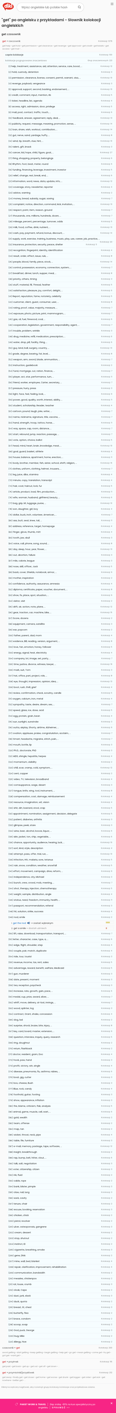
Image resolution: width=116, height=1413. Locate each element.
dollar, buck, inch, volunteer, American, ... (34, 514)
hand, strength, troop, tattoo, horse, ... (34, 422)
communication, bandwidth (29, 1272)
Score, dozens (20, 618)
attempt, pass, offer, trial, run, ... (31, 853)
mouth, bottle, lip (22, 744)
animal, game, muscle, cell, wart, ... (32, 1111)
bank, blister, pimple (25, 1186)
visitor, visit (19, 600)
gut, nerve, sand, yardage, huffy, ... (31, 135)
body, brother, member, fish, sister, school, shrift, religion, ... (45, 462)
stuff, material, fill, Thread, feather (31, 284)
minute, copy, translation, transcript (32, 480)
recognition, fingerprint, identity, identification (38, 250)
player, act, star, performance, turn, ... (33, 376)
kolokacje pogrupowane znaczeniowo (26, 60)
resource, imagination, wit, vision (31, 802)
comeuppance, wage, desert (30, 784)
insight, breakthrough (25, 1152)
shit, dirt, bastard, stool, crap (29, 807)
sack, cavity (20, 1198)
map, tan (19, 1129)
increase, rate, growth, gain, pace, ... (33, 991)
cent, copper (21, 773)
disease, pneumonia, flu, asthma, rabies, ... (37, 1071)
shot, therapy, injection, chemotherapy (35, 888)
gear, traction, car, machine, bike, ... (32, 612)
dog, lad (18, 1019)
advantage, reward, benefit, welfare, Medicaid (39, 968)
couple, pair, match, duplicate (30, 950)
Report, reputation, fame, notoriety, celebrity (37, 296)
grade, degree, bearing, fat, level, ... (31, 353)
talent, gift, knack (22, 146)
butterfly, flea (21, 1313)
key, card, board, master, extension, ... (34, 1031)
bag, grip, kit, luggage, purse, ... (29, 503)
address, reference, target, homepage (34, 526)
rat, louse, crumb (22, 1284)
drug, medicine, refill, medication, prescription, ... (39, 336)
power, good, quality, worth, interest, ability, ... (37, 399)
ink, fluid (18, 1175)
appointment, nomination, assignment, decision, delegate (45, 813)
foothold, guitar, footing (27, 1094)
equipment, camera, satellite (29, 623)
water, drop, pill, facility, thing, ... (30, 342)
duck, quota (20, 1301)
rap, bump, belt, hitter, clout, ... (30, 1157)
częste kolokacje (14, 54)
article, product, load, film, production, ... (35, 491)
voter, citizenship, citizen (26, 1169)
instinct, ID (20, 1244)
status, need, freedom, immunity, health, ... (37, 899)
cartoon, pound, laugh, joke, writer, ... (32, 411)
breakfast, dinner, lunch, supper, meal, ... (34, 273)
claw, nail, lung (21, 1192)
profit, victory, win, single (27, 1065)
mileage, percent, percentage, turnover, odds (38, 221)
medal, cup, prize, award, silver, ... (31, 996)
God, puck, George (24, 1330)
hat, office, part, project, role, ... (30, 675)
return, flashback (23, 1048)
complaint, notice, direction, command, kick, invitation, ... (44, 204)
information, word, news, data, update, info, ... (37, 181)
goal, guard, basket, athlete (28, 451)
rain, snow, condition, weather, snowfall (35, 865)
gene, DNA (20, 1255)
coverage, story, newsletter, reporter (33, 187)
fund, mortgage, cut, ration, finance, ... (34, 371)
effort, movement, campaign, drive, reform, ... (38, 871)
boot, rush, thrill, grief (25, 687)
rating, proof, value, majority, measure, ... (35, 307)
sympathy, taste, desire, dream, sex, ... (34, 704)
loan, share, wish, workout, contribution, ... (35, 129)
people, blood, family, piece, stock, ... (33, 261)
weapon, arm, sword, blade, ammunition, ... (36, 359)
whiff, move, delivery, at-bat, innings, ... (35, 1002)
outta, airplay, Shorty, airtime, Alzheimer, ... (36, 727)
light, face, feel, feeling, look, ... (29, 394)
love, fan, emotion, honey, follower (32, 646)
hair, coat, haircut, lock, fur (27, 485)
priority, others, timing (25, 279)
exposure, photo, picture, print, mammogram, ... (39, 313)
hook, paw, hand (23, 1060)
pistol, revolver (22, 1221)
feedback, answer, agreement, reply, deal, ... (36, 118)
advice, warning (21, 192)
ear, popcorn (20, 629)
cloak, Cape (20, 1290)
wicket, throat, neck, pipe (27, 1134)
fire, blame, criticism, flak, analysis (32, 1106)
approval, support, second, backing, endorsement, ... (40, 89)
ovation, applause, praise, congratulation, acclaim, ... (42, 733)
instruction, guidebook (25, 365)
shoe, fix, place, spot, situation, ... (31, 595)
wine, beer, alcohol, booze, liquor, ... (33, 830)
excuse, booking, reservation (29, 1209)
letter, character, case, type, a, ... (30, 939)
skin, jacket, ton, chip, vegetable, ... (32, 836)
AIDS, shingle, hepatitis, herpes (29, 756)
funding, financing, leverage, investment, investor (39, 169)
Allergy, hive (20, 1341)
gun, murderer (21, 973)
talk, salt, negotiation (25, 1163)
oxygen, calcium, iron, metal (28, 698)
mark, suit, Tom (22, 669)
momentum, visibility (25, 761)
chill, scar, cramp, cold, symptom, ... (33, 767)
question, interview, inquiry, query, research (37, 1037)
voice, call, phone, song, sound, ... (31, 543)
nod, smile (19, 917)
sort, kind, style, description (28, 848)
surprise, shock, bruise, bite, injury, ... (33, 1025)
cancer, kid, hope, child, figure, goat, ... (33, 152)
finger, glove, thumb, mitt (27, 531)
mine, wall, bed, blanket (27, 1261)
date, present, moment (26, 979)
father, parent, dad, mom (28, 635)
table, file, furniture (24, 1140)
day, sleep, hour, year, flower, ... (30, 549)
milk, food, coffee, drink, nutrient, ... (31, 227)
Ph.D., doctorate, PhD (25, 750)
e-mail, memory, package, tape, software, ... (38, 1146)
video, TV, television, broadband (31, 779)
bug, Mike (19, 1336)
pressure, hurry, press (24, 388)
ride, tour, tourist (23, 956)
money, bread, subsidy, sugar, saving (33, 198)
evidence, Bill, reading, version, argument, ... (36, 641)
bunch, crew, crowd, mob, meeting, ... (34, 882)
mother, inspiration (23, 577)
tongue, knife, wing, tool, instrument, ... (34, 790)
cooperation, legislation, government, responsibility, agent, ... (46, 325)
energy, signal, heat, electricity (30, 652)
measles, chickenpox (25, 1278)
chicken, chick (21, 1215)
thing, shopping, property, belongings (32, 158)
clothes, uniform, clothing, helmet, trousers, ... (36, 468)
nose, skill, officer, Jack (25, 566)
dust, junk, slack (22, 1295)
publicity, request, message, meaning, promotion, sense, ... (44, 123)
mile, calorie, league (24, 560)
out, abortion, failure (24, 554)
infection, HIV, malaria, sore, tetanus (33, 859)
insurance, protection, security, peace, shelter (38, 244)
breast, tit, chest (23, 1307)
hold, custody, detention (25, 72)
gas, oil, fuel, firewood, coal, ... (29, 319)
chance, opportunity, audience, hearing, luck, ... (39, 842)
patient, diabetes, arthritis (28, 819)
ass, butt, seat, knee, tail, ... (27, 520)
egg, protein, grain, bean (26, 715)
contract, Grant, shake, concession (33, 1014)
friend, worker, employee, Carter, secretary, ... (37, 382)
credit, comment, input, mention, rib (31, 95)
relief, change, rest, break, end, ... (30, 175)
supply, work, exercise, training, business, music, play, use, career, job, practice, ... (56, 238)
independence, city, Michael (29, 876)
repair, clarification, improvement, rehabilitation (40, 1267)
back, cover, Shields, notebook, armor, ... (35, 572)
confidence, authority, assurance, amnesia (36, 583)
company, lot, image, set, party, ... (32, 658)
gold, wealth (20, 1117)
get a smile (20, 928)
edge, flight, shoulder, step (28, 945)
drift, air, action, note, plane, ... (29, 606)
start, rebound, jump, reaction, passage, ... (36, 434)
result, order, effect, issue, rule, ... (30, 256)
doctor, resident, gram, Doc (28, 1054)
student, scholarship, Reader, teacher (33, 405)
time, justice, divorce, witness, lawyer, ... (35, 664)
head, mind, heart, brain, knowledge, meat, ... (37, 445)
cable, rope (20, 1180)
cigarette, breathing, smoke (29, 1249)
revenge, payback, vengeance (28, 83)
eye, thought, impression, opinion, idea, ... (36, 681)
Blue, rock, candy (22, 1088)
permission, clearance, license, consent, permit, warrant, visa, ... (46, 77)
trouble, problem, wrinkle (26, 330)
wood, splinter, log (24, 1008)
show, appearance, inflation (29, 1100)
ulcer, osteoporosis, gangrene (30, 1226)
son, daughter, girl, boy (25, 508)
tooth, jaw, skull (21, 537)
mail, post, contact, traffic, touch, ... (31, 112)
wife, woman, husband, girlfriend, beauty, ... (36, 497)
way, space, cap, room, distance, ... (32, 428)
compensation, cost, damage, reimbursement (39, 796)
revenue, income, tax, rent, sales (31, 962)
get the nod (19, 923)
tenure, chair (20, 1203)
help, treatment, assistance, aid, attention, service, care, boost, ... (46, 66)
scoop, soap (21, 1324)
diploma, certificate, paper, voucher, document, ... (40, 589)
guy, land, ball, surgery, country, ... (31, 348)
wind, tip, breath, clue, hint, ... (28, 141)
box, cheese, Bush (23, 1083)
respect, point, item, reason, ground (32, 210)
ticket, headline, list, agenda (27, 100)
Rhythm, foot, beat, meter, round (30, 164)
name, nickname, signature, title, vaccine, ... (36, 416)
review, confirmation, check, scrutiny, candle (37, 692)
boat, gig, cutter (22, 1077)
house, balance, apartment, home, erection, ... (38, 457)
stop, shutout (21, 1238)
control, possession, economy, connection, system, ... (42, 267)
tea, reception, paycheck (27, 985)
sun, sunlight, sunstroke (26, 721)
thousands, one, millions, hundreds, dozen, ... (37, 215)
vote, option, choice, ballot (27, 439)
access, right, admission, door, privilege (33, 106)
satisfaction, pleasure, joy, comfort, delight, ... (38, 290)
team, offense (21, 1123)
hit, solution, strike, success (28, 911)
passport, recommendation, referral (33, 905)
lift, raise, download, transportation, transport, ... (40, 933)
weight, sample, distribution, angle (32, 894)
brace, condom (22, 1318)
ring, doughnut (22, 1042)
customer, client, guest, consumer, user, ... (36, 302)
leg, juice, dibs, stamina (25, 474)
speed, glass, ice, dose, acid (28, 710)
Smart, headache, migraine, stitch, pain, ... (36, 738)
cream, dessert (22, 1232)
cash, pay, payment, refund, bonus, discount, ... (38, 233)
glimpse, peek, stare (25, 825)
